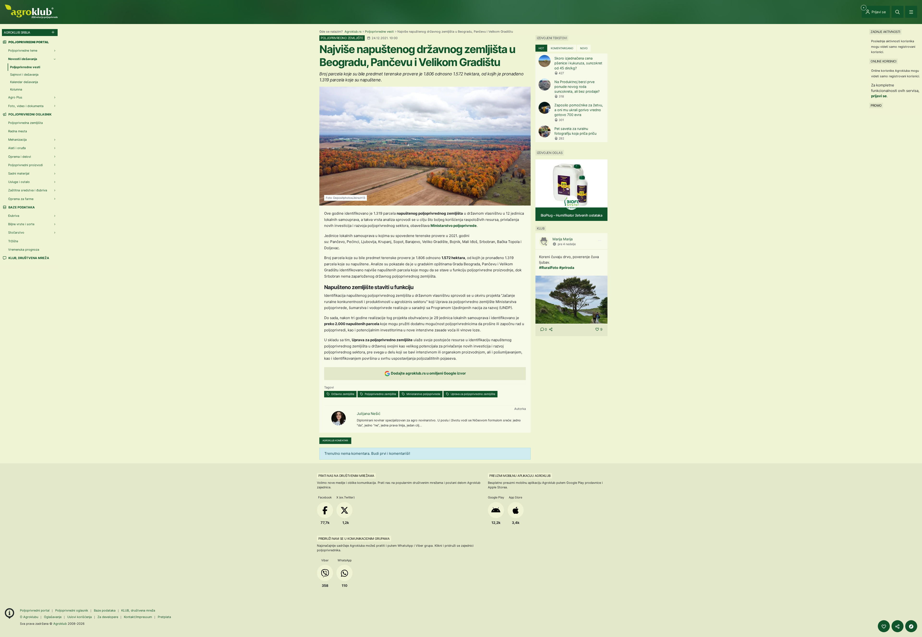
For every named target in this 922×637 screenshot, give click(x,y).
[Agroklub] (31, 11)
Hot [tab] (541, 48)
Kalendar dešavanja (24, 82)
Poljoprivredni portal (35, 610)
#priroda (566, 267)
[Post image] (571, 299)
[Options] (599, 240)
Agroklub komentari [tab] (335, 440)
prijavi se (879, 96)
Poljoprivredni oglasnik (30, 114)
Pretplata (164, 617)
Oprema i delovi (19, 156)
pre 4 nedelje (567, 244)
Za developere (107, 617)
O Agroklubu (29, 617)
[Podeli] (898, 626)
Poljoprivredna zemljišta (25, 123)
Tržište (13, 241)
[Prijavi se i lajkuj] (884, 626)
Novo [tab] (584, 48)
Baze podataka (21, 207)
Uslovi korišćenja (79, 617)
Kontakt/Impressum (138, 617)
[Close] (898, 12)
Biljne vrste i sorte (21, 224)
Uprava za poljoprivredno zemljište (472, 394)
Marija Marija (562, 239)
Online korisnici (883, 61)
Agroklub (60, 623)
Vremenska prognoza (23, 249)
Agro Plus (15, 97)
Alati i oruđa (17, 148)
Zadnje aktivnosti (885, 32)
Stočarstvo (16, 232)
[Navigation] (911, 12)
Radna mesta (17, 131)
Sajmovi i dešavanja (24, 74)
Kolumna (16, 89)
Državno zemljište (342, 394)
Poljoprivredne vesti (379, 31)
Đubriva (13, 216)
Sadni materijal (18, 173)
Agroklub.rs (353, 31)
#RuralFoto (548, 267)
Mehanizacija (17, 139)
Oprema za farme (20, 199)
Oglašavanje (52, 617)
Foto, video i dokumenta (25, 106)
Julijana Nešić (368, 413)
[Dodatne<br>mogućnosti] (911, 626)
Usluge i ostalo (19, 182)
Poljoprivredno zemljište (380, 394)
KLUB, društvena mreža (28, 258)
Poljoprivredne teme (22, 50)
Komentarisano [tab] (562, 48)
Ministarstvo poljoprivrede (454, 225)
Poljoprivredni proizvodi (25, 165)
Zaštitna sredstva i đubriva (27, 190)
